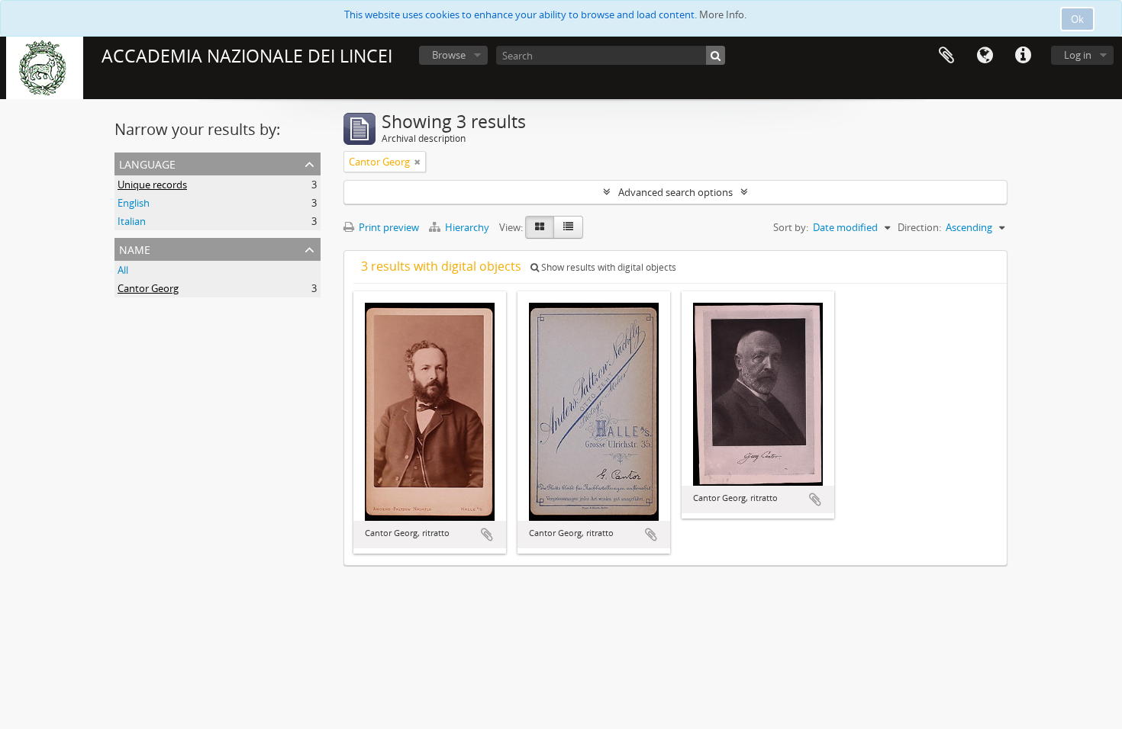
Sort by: (790, 227)
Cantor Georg (148, 288)
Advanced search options (675, 192)
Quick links (1023, 56)
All (123, 270)
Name (134, 248)
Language (985, 56)
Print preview (387, 227)
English (134, 203)
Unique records (152, 184)
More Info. (722, 14)
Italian (132, 221)
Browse (449, 55)
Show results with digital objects (607, 267)
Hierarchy (467, 227)
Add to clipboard (487, 534)
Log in (1077, 55)
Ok (1077, 19)
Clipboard (946, 56)
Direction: (919, 227)
